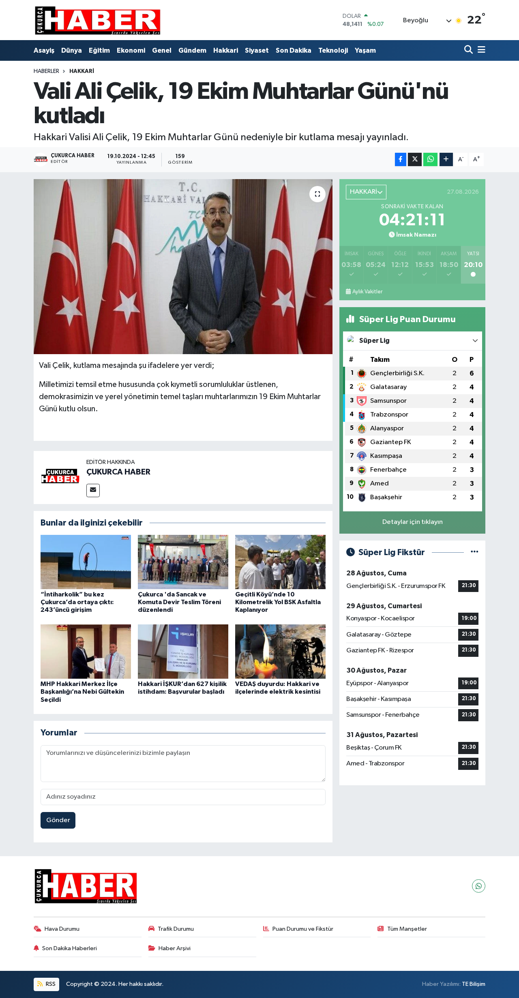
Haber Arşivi (175, 948)
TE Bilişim (473, 984)
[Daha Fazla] (446, 159)
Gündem (192, 50)
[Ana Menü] (480, 50)
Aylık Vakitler (367, 292)
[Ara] (469, 50)
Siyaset (257, 50)
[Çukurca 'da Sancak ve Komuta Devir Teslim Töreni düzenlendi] (183, 561)
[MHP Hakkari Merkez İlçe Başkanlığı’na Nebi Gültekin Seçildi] (86, 651)
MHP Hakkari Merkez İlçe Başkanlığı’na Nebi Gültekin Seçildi (82, 692)
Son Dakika (293, 50)
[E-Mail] (93, 490)
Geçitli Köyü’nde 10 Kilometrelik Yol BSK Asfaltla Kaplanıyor (278, 602)
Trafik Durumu (176, 929)
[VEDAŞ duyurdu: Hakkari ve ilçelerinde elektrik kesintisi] (280, 651)
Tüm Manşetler (407, 929)
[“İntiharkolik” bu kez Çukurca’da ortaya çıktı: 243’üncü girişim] (86, 561)
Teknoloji (333, 50)
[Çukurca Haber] (98, 20)
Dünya (71, 50)
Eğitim (99, 50)
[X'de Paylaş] (415, 159)
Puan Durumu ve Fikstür (302, 929)
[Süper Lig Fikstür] (474, 552)
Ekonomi (131, 50)
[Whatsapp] (478, 886)
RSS (50, 984)
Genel (162, 50)
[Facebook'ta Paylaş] (400, 159)
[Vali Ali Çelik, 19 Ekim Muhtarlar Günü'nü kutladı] (183, 266)
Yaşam (365, 50)
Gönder (58, 820)
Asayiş (44, 50)
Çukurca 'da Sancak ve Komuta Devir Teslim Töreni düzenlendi (179, 602)
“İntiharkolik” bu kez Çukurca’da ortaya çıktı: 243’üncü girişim (77, 602)
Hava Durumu (62, 929)
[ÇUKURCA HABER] (60, 477)
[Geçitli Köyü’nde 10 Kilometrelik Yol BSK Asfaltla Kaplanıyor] (280, 561)
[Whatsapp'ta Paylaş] (430, 159)
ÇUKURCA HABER (118, 472)
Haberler (46, 71)
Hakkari (225, 50)
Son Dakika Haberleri (69, 948)
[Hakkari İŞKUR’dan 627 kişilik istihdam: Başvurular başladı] (183, 651)
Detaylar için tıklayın (412, 522)
